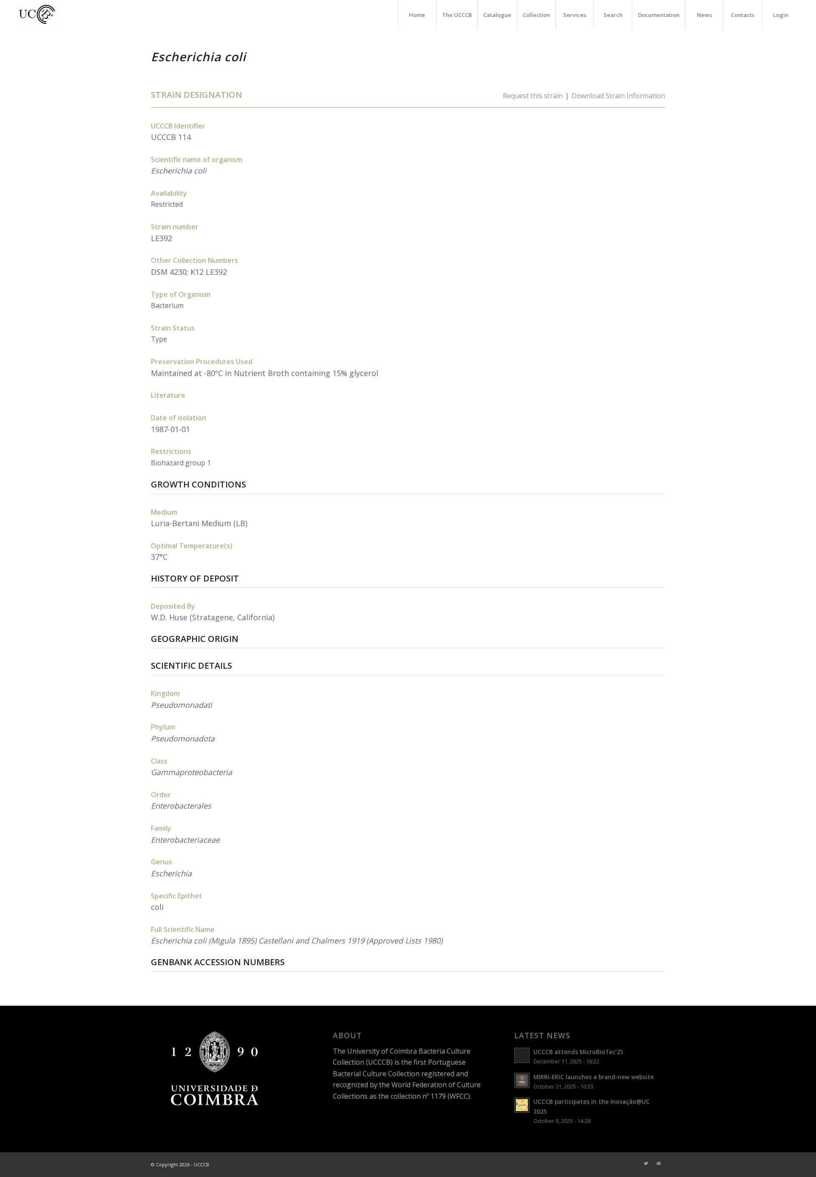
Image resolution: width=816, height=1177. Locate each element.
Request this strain (533, 95)
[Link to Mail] (658, 1163)
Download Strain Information (618, 95)
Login (780, 15)
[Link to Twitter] (646, 1163)
